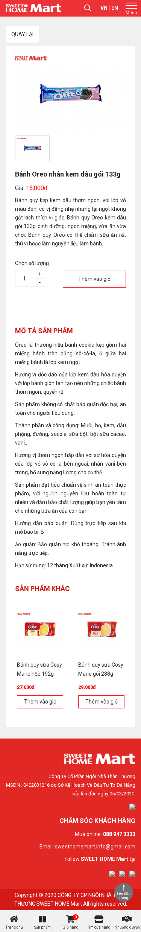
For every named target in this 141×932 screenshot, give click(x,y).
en (114, 8)
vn (104, 8)
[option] (70, 95)
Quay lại (22, 34)
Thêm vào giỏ (94, 279)
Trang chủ (14, 927)
